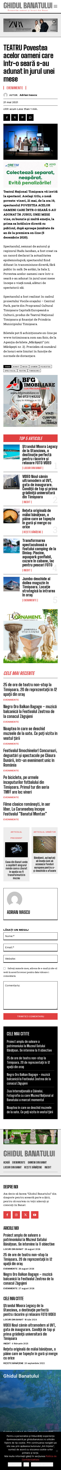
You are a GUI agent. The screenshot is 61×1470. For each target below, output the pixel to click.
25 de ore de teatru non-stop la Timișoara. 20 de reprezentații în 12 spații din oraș (30, 689)
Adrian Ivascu (28, 95)
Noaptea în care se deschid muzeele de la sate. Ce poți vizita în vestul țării (30, 733)
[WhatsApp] (30, 117)
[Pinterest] (22, 117)
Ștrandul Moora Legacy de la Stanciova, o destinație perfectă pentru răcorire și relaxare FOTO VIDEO (39, 454)
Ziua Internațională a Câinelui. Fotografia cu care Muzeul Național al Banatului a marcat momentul (30, 1095)
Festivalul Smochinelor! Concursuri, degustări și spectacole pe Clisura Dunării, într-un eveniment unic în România (30, 757)
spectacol (10, 371)
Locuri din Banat (33, 468)
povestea (45, 367)
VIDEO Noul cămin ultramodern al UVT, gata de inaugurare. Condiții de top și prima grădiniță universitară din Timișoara (39, 486)
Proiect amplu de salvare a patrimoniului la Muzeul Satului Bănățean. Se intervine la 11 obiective (29, 1045)
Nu (26, 1464)
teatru (22, 371)
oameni (34, 367)
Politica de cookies (42, 1464)
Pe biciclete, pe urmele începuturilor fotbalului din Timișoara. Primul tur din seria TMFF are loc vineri (26, 784)
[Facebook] (6, 117)
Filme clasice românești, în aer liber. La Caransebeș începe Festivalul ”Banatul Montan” (26, 809)
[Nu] (56, 1451)
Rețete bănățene (32, 532)
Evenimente (30, 600)
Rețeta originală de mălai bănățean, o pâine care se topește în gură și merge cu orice (38, 518)
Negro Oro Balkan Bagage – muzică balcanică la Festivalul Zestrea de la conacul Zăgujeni (30, 711)
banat (16, 367)
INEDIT (27, 502)
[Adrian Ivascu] (6, 95)
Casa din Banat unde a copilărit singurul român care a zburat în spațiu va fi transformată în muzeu (16, 870)
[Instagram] (16, 1215)
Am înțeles (14, 1464)
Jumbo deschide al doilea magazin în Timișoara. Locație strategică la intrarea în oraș (38, 587)
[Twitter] (14, 117)
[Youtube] (34, 1215)
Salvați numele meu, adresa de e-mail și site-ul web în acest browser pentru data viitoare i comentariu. (30, 972)
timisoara (34, 371)
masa (25, 367)
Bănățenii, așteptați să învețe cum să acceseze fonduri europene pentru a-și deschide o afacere (44, 864)
